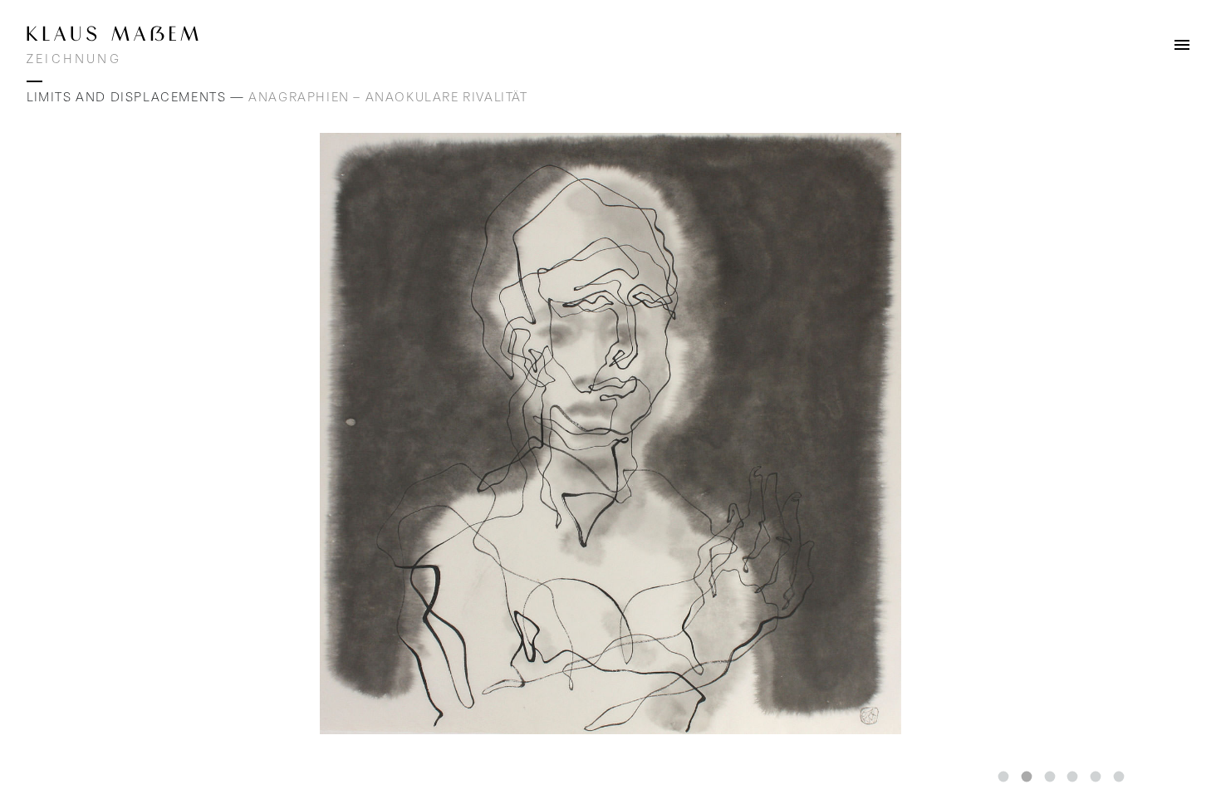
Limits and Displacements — (137, 97)
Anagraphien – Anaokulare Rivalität (387, 97)
